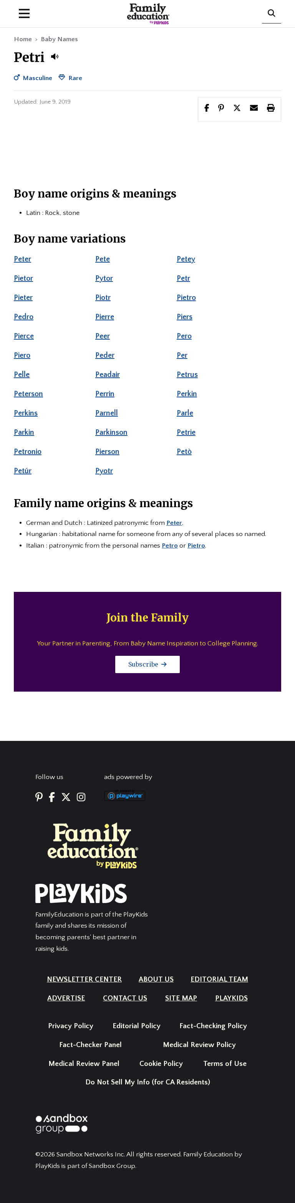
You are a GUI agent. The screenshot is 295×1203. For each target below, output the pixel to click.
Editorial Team (219, 979)
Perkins (26, 413)
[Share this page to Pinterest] (221, 109)
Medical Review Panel (83, 1064)
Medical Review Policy (199, 1045)
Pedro (23, 317)
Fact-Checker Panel (90, 1045)
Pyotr (104, 471)
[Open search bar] (271, 13)
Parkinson (111, 432)
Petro (170, 546)
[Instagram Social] (81, 797)
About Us (156, 979)
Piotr (103, 297)
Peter (22, 259)
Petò (184, 451)
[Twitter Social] (66, 797)
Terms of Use (225, 1064)
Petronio (27, 451)
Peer (102, 336)
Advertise (66, 998)
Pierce (24, 336)
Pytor (104, 278)
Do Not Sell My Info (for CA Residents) (147, 1082)
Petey (186, 259)
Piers (184, 317)
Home (23, 39)
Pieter (23, 297)
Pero (184, 336)
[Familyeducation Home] (93, 845)
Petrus (187, 374)
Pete (102, 259)
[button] (54, 56)
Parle (185, 413)
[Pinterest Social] (39, 797)
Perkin (187, 394)
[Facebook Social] (52, 797)
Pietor (23, 278)
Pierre (104, 317)
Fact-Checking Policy (213, 1026)
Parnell (106, 413)
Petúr (22, 471)
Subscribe (144, 664)
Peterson (28, 394)
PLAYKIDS (231, 998)
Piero (22, 355)
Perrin (104, 394)
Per (182, 355)
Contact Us (125, 998)
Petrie (186, 432)
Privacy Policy (70, 1026)
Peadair (107, 374)
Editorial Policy (137, 1026)
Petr (183, 278)
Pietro (186, 297)
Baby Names (59, 39)
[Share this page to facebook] (206, 109)
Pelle (22, 374)
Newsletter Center (84, 979)
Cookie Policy (161, 1064)
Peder (104, 355)
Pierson (107, 451)
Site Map (181, 998)
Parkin (24, 432)
